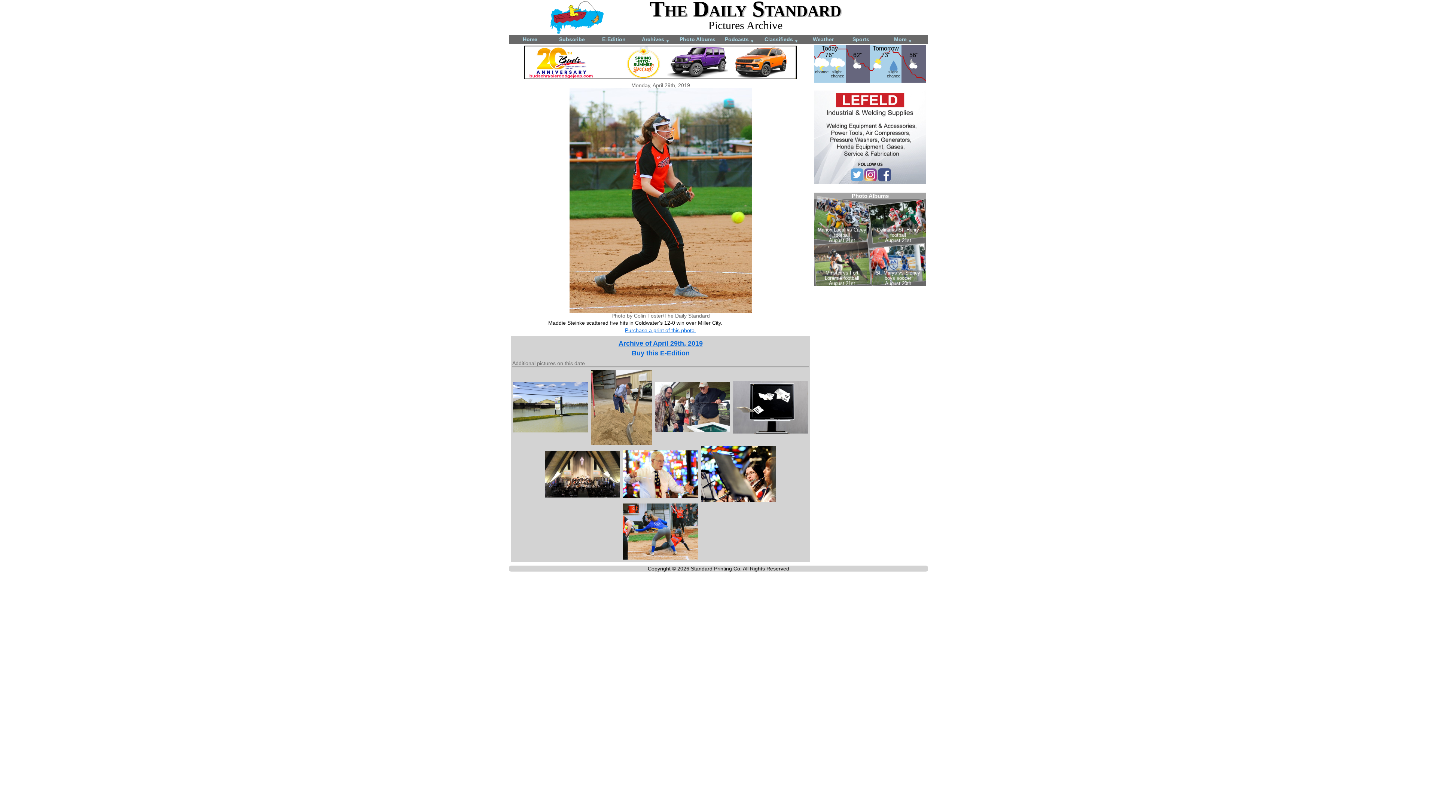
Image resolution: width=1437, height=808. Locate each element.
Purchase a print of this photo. (660, 330)
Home (530, 39)
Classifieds (781, 39)
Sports (860, 39)
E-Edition (614, 39)
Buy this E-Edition (661, 353)
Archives (655, 39)
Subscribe (572, 39)
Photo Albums (698, 39)
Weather (823, 39)
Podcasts (739, 39)
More (903, 39)
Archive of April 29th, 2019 (661, 343)
